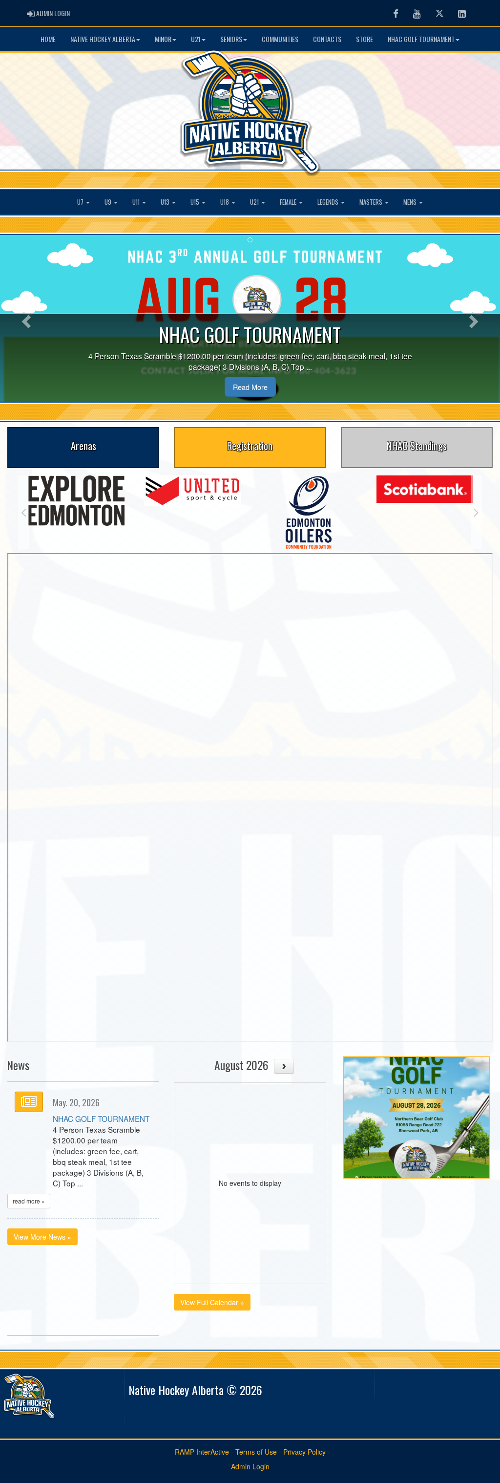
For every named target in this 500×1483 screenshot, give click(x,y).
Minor (163, 39)
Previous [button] (23, 512)
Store (364, 39)
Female (289, 202)
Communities (280, 39)
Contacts (327, 39)
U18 (225, 202)
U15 (195, 202)
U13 (166, 202)
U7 (81, 202)
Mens (410, 202)
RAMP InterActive (202, 1452)
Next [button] (476, 512)
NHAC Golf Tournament (421, 39)
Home (48, 39)
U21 (196, 39)
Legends (328, 202)
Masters (371, 202)
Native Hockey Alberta (102, 39)
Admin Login (250, 1466)
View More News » (42, 1237)
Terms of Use (256, 1452)
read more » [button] (29, 1201)
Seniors (231, 39)
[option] (76, 500)
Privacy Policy (304, 1452)
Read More (250, 387)
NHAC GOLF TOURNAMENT (101, 1118)
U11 (136, 202)
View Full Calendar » (212, 1302)
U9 (108, 202)
